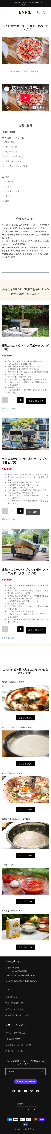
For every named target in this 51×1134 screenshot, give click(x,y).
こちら (34, 980)
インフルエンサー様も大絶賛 (18, 1045)
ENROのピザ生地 (12, 1039)
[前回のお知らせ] (5, 4)
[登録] (42, 1071)
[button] (5, 12)
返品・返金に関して (14, 1003)
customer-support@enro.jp (23, 975)
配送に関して (11, 996)
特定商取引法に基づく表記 (17, 1015)
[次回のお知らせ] (46, 4)
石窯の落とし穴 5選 (14, 1051)
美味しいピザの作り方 (15, 1032)
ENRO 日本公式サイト (28, 1129)
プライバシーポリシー (15, 1009)
